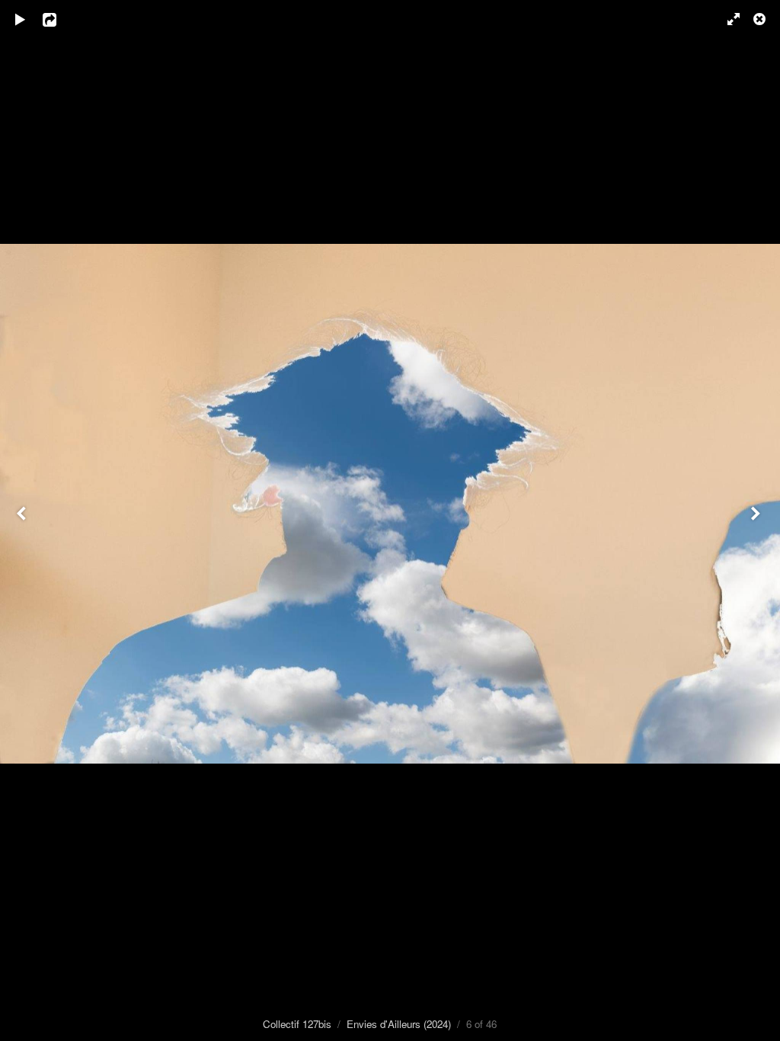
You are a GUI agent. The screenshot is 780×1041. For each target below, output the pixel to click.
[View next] (757, 520)
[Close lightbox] (761, 19)
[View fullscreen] (726, 19)
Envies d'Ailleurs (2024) (399, 1024)
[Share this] (60, 19)
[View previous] (23, 520)
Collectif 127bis (297, 1024)
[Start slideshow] (20, 19)
